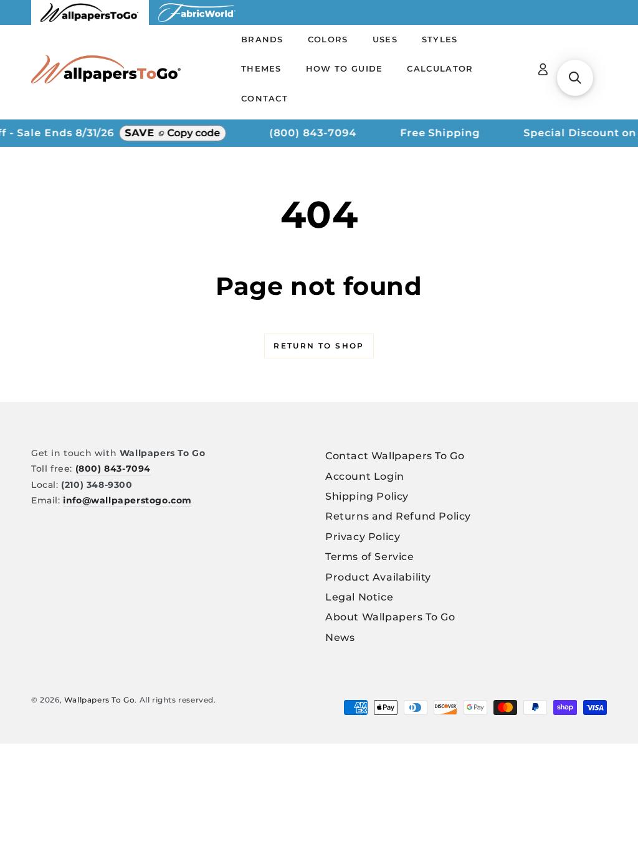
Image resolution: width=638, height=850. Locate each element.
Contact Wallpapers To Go (394, 456)
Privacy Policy (362, 537)
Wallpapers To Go (99, 699)
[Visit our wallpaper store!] (90, 21)
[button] (575, 78)
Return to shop (319, 345)
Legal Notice (359, 597)
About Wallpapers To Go (390, 617)
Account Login (364, 476)
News (340, 637)
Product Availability (378, 577)
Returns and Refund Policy (398, 516)
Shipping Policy (367, 496)
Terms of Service (369, 557)
